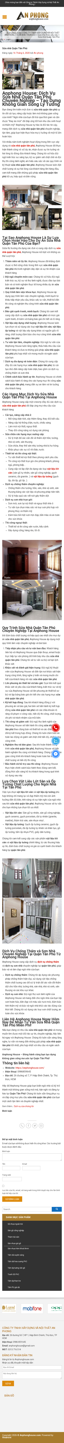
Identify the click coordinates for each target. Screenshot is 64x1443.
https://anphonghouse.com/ (30, 1067)
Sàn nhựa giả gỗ (14, 1243)
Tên (3, 1164)
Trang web (6, 1175)
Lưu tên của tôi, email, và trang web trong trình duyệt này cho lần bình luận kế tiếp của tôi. (31, 1191)
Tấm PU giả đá (14, 1287)
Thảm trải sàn (13, 1237)
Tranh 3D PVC (13, 1274)
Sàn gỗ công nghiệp (16, 1230)
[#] (32, 1308)
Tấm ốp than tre (14, 1281)
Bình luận (6, 1151)
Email (24, 1164)
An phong (38, 53)
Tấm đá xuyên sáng (16, 1255)
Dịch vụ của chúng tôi (24, 1106)
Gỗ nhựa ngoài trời (15, 1224)
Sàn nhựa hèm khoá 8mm (18, 1248)
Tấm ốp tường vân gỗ (16, 1268)
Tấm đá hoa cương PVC (17, 1261)
